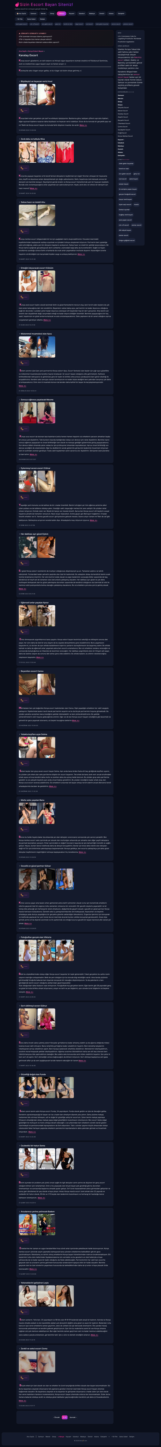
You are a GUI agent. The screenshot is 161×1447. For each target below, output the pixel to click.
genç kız (58, 24)
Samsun (33, 13)
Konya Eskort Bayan (35, 51)
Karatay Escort (123, 114)
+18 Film (20, 19)
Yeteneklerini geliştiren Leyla (35, 1283)
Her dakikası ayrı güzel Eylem (34, 534)
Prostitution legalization (126, 42)
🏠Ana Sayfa (21, 13)
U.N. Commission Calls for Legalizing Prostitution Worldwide (129, 37)
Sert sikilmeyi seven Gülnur (34, 1006)
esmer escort (123, 235)
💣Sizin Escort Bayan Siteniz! (44, 4)
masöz (136, 204)
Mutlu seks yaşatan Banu (32, 800)
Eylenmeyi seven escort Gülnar (35, 468)
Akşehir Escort (123, 117)
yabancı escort (128, 24)
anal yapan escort (21, 24)
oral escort (89, 24)
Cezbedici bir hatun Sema (33, 1145)
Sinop (52, 13)
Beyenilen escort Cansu (32, 671)
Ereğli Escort (122, 133)
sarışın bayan (123, 184)
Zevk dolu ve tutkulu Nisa (33, 139)
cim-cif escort (34, 24)
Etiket (123, 159)
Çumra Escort (122, 126)
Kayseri (71, 13)
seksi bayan (133, 179)
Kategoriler (126, 92)
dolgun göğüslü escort (127, 240)
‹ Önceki (56, 1417)
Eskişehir (121, 13)
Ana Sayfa (22, 51)
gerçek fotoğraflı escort (127, 194)
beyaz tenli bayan (125, 199)
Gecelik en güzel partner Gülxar (36, 866)
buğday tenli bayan (126, 215)
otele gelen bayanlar (102, 24)
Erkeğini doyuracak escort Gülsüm (37, 268)
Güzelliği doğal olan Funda (33, 1074)
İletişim (42, 19)
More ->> (83, 125)
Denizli (101, 13)
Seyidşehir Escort (124, 130)
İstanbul (82, 13)
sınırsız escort (116, 24)
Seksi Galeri (31, 19)
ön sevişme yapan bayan (128, 189)
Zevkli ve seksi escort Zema (34, 1348)
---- (25, 110)
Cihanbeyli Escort (124, 123)
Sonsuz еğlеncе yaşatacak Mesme (37, 399)
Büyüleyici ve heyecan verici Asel (36, 81)
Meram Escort (123, 111)
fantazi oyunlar (124, 209)
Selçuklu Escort (123, 107)
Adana (111, 13)
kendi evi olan (68, 24)
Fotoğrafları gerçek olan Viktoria (36, 937)
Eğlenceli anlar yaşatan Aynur (35, 602)
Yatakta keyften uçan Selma (34, 734)
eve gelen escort (47, 24)
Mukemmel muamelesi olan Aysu (36, 334)
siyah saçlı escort (125, 204)
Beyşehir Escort (123, 120)
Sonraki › (73, 1417)
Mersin (43, 13)
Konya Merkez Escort (125, 136)
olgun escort (79, 24)
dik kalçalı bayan (125, 230)
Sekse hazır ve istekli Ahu (33, 202)
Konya (62, 13)
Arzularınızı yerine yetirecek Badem (38, 1211)
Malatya (92, 13)
